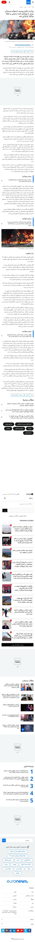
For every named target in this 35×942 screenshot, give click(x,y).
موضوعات (31, 888)
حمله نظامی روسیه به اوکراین (24, 424)
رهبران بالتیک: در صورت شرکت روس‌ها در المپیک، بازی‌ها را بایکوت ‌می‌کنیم (20, 404)
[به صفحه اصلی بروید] (28, 2)
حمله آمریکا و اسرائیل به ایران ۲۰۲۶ (17, 856)
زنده (4, 2)
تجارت (28, 869)
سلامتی (14, 899)
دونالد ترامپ (8, 869)
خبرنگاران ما (31, 911)
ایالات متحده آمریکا (26, 865)
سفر (33, 903)
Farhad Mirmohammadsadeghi (22, 45)
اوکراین (21, 7)
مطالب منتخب (28, 681)
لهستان (14, 865)
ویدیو (32, 907)
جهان (25, 7)
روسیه (6, 865)
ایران (18, 860)
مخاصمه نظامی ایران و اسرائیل (17, 852)
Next (32, 899)
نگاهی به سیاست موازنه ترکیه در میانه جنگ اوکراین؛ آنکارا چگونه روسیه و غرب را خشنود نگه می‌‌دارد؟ (19, 335)
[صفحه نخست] (33, 7)
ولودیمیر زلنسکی (19, 428)
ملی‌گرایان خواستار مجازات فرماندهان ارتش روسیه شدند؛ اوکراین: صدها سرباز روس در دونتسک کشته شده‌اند (19, 223)
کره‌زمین (14, 896)
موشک (29, 428)
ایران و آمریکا (8, 860)
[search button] (4, 840)
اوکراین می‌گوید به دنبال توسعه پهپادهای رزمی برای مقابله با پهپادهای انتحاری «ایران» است (19, 411)
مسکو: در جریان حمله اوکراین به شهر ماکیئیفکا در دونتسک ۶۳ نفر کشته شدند (19, 180)
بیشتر (32, 924)
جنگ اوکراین (28, 433)
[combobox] (17, 840)
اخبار (30, 7)
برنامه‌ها (14, 907)
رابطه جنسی (19, 869)
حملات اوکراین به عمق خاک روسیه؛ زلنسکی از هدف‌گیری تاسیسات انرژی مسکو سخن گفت (21, 417)
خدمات (32, 919)
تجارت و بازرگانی (30, 896)
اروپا (32, 892)
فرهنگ (14, 903)
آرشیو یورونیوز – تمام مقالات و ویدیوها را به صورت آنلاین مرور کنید (9, 912)
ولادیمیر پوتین (8, 424)
